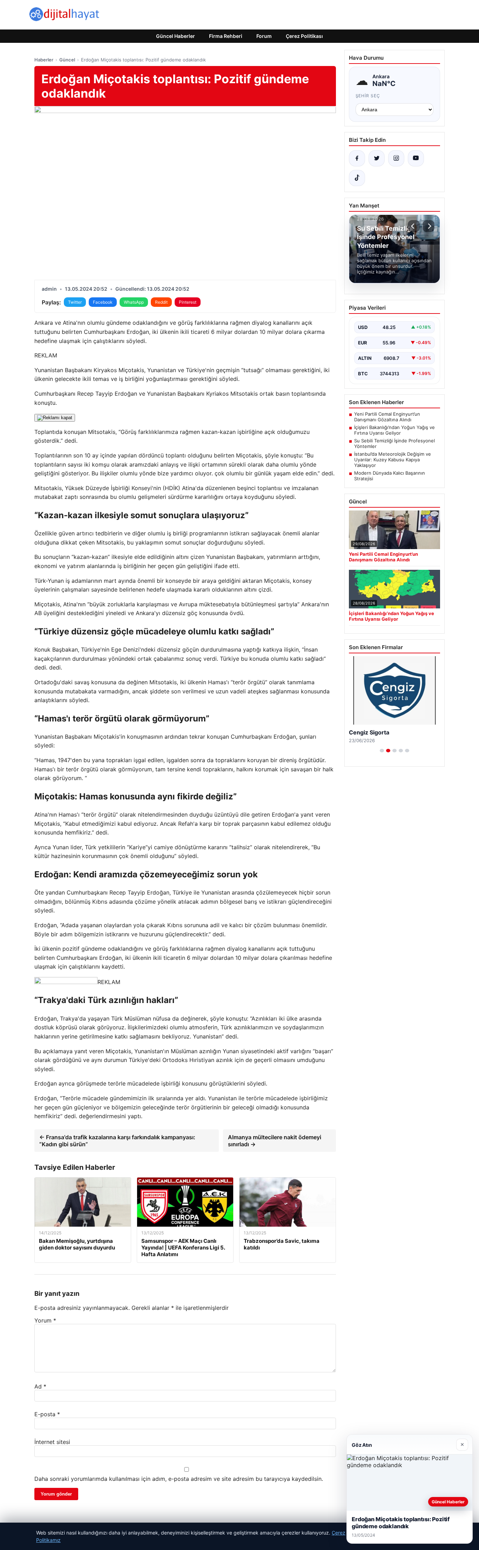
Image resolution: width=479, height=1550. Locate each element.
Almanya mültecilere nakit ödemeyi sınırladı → (274, 1141)
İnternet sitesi (52, 1441)
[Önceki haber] (414, 226)
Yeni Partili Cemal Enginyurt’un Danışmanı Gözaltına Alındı (387, 416)
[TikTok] (357, 178)
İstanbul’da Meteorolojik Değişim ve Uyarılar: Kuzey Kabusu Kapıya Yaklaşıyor (392, 459)
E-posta (47, 1414)
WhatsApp (134, 302)
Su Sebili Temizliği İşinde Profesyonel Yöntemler (394, 443)
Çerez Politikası (304, 36)
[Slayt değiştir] (382, 750)
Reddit (161, 302)
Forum (264, 36)
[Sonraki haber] (428, 226)
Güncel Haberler (175, 36)
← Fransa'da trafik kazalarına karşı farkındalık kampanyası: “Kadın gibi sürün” (117, 1141)
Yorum (45, 1320)
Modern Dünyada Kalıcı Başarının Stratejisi (389, 475)
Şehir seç (368, 95)
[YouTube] (416, 158)
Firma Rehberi (225, 36)
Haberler (43, 59)
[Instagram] (396, 158)
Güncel (67, 59)
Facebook (103, 302)
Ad (40, 1386)
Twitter (75, 302)
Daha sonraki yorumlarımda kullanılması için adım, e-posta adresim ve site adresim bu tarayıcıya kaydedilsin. (178, 1478)
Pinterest (187, 302)
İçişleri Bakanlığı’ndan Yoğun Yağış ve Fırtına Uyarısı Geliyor (394, 430)
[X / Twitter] (377, 158)
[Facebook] (357, 158)
